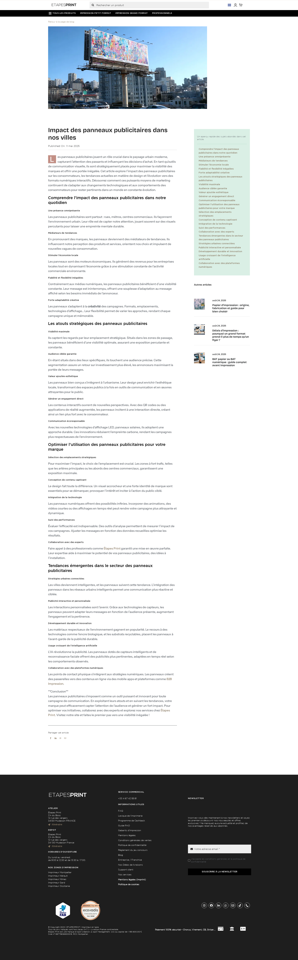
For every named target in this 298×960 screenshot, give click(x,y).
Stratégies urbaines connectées (217, 244)
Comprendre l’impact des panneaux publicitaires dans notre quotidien (219, 151)
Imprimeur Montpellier (60, 872)
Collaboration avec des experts (216, 232)
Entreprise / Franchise (130, 860)
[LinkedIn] (55, 742)
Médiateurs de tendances (213, 161)
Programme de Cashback (131, 820)
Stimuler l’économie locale (214, 165)
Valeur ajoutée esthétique (213, 192)
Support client (125, 869)
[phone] (247, 905)
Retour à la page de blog (61, 21)
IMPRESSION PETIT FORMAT (95, 13)
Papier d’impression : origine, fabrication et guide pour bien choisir (230, 308)
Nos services (124, 874)
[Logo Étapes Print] (64, 4)
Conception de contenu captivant (218, 220)
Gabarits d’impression (129, 830)
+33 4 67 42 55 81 (127, 798)
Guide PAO (124, 825)
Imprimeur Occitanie (59, 886)
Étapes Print (112, 548)
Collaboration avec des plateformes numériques (219, 265)
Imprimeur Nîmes (57, 879)
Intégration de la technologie (215, 224)
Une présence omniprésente (214, 157)
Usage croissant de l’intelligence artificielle (217, 257)
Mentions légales (127, 835)
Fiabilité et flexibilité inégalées (216, 169)
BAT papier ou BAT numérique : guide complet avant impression (229, 362)
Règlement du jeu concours (132, 850)
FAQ (120, 811)
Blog (120, 855)
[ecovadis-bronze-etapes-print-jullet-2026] (90, 902)
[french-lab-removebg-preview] (62, 902)
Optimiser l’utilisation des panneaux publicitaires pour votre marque (219, 206)
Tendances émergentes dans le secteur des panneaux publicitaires (221, 238)
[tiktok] (240, 905)
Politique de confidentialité (132, 845)
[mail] (233, 905)
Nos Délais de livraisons (130, 865)
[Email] (65, 742)
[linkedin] (218, 905)
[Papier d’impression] (199, 300)
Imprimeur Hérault (58, 876)
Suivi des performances (212, 228)
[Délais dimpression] (199, 325)
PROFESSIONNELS (162, 13)
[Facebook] (50, 742)
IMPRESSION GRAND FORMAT (131, 13)
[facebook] (211, 905)
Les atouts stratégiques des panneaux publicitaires (220, 179)
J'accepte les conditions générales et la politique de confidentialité (218, 860)
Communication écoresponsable (217, 200)
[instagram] (204, 905)
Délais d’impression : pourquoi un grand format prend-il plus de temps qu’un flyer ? (230, 335)
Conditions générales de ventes (134, 840)
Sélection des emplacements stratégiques (215, 214)
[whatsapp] (225, 905)
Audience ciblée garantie (213, 189)
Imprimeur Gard (56, 882)
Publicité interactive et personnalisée (220, 248)
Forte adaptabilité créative (214, 173)
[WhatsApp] (60, 742)
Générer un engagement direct (216, 196)
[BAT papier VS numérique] (199, 353)
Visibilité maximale (209, 184)
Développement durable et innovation (220, 251)
